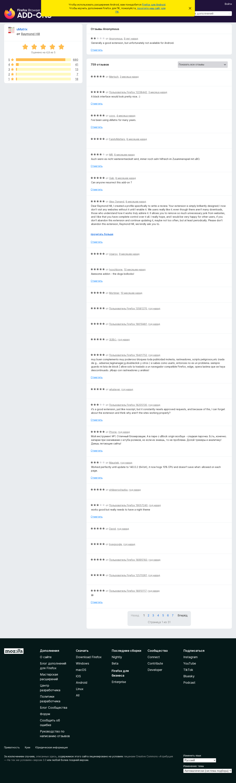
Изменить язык (192, 755)
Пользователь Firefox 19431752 (128, 355)
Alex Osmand (116, 201)
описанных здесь (46, 756)
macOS (81, 670)
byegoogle (115, 544)
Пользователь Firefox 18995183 (128, 559)
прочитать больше (102, 234)
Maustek (114, 462)
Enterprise (119, 682)
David (112, 528)
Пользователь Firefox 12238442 (128, 92)
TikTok (188, 670)
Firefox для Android (153, 4)
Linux (79, 689)
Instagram (190, 657)
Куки (27, 747)
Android (81, 682)
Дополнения (49, 650)
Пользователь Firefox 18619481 (128, 324)
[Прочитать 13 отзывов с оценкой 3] (43, 69)
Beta (115, 663)
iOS (78, 676)
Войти (228, 3)
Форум (45, 714)
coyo (112, 115)
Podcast (189, 682)
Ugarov (113, 253)
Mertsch (114, 76)
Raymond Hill (30, 34)
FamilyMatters (117, 139)
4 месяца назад (125, 115)
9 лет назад (131, 38)
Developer (155, 670)
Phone (113, 431)
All (77, 695)
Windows (82, 663)
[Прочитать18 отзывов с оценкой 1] (43, 79)
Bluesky (189, 676)
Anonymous (115, 38)
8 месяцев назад (136, 139)
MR (111, 154)
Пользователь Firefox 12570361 (128, 575)
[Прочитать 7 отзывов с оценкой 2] (43, 74)
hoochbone (115, 269)
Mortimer (114, 292)
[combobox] (207, 13)
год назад (154, 308)
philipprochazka (118, 489)
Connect (154, 657)
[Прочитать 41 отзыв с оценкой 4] (43, 64)
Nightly (117, 657)
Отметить (97, 49)
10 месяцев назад (134, 269)
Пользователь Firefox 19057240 (128, 505)
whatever (114, 389)
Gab (111, 178)
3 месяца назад (129, 76)
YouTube (189, 663)
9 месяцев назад (129, 253)
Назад (135, 615)
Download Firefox (89, 657)
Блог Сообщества (53, 707)
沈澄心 (112, 339)
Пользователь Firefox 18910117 (127, 590)
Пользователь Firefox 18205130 (128, 404)
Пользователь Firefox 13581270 (128, 308)
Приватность (12, 747)
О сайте (45, 657)
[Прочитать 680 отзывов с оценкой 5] (43, 59)
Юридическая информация (51, 747)
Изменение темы (193, 766)
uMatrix (22, 29)
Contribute (155, 663)
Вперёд (183, 615)
